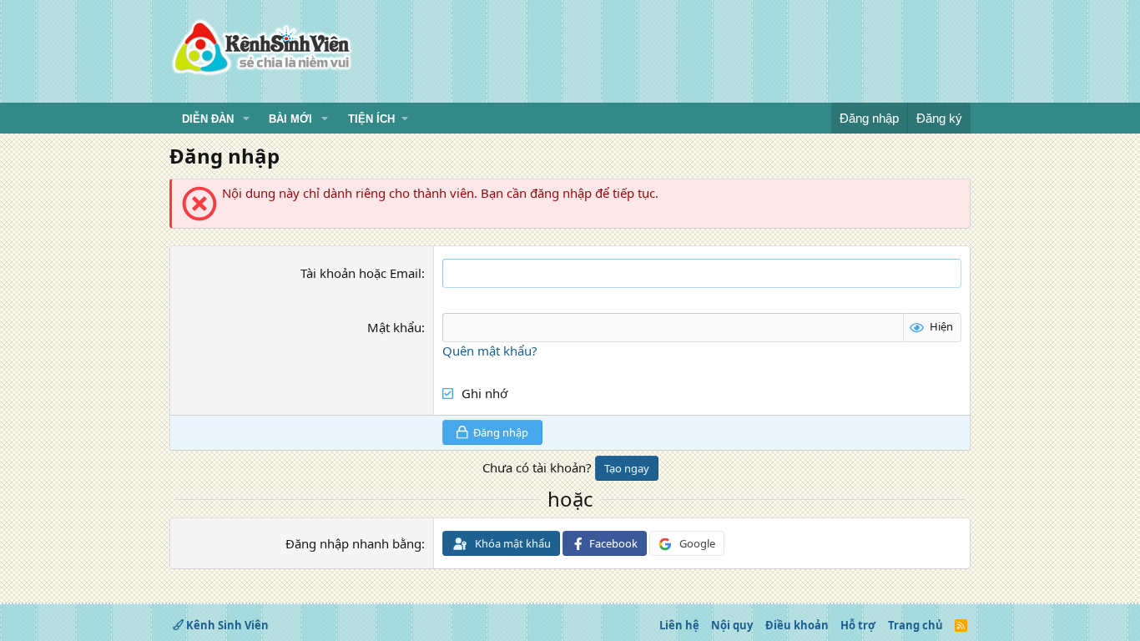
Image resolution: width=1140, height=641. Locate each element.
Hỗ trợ (857, 625)
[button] (246, 119)
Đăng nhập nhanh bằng (353, 543)
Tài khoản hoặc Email (360, 273)
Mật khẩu (394, 327)
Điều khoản (797, 625)
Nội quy (732, 625)
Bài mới (290, 119)
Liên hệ (679, 625)
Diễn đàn (208, 119)
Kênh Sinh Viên (226, 625)
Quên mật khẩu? (489, 350)
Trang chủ (915, 625)
